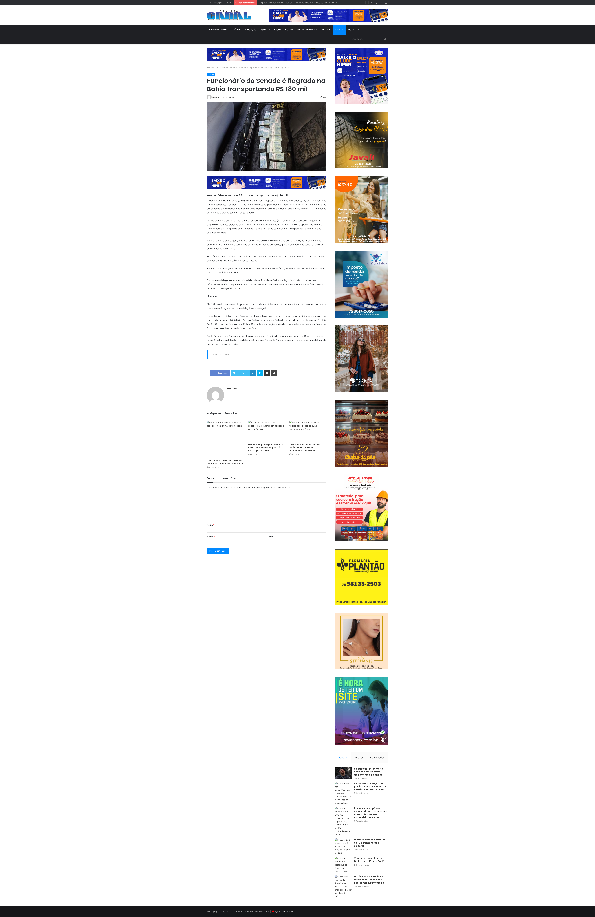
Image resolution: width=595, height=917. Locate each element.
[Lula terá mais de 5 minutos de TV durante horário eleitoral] (343, 846)
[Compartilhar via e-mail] (267, 373)
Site (271, 536)
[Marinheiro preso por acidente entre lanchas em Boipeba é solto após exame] (266, 431)
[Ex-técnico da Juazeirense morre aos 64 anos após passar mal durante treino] (343, 886)
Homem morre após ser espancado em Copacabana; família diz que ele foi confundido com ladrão (306, 2)
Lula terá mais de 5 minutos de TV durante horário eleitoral (369, 842)
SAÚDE (277, 29)
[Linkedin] (253, 373)
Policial (219, 67)
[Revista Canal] (229, 15)
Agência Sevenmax (284, 911)
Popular (359, 757)
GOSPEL (289, 29)
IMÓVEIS (236, 29)
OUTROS (352, 29)
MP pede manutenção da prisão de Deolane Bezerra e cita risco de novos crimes (370, 786)
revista (215, 97)
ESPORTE (265, 29)
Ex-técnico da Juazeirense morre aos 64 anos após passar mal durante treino (369, 879)
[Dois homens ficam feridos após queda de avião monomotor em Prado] (307, 431)
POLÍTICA (325, 29)
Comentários (377, 757)
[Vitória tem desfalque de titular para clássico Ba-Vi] (343, 865)
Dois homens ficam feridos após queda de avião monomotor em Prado (304, 447)
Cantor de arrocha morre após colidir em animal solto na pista (225, 462)
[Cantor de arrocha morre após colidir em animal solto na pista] (225, 439)
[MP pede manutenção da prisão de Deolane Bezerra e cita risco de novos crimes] (343, 793)
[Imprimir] (274, 373)
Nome (210, 525)
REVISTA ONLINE (219, 29)
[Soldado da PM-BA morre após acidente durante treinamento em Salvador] (343, 773)
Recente (343, 757)
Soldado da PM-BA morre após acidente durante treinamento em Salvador (368, 771)
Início (211, 67)
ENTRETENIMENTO (307, 29)
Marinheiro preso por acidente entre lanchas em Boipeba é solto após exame (265, 447)
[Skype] (260, 373)
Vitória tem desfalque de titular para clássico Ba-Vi (369, 860)
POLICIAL (339, 29)
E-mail (211, 536)
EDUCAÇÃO (250, 29)
